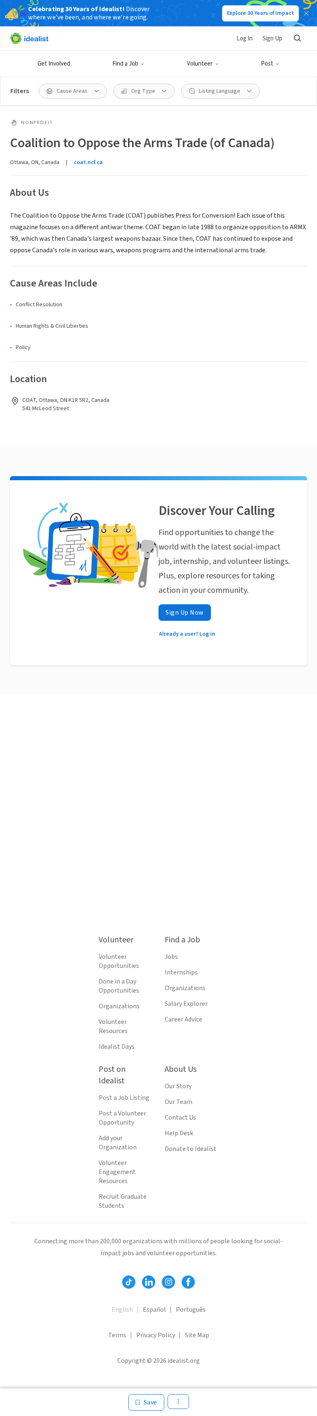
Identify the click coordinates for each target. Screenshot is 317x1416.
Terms (117, 1335)
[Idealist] (29, 38)
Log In (245, 38)
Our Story (178, 1086)
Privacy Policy (155, 1335)
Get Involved (54, 63)
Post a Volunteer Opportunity (122, 1118)
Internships (181, 972)
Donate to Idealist (190, 1148)
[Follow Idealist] (128, 1282)
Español (154, 1309)
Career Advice (183, 1019)
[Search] (297, 38)
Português (191, 1309)
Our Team (178, 1101)
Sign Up (272, 38)
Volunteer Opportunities (119, 961)
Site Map (197, 1335)
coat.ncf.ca (88, 162)
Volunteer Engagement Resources (117, 1172)
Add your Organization (118, 1143)
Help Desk (179, 1133)
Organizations (119, 1006)
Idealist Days (117, 1046)
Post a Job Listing (124, 1097)
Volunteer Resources (113, 1026)
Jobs (171, 956)
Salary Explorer (186, 1003)
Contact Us (180, 1117)
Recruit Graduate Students (123, 1201)
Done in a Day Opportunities (119, 986)
